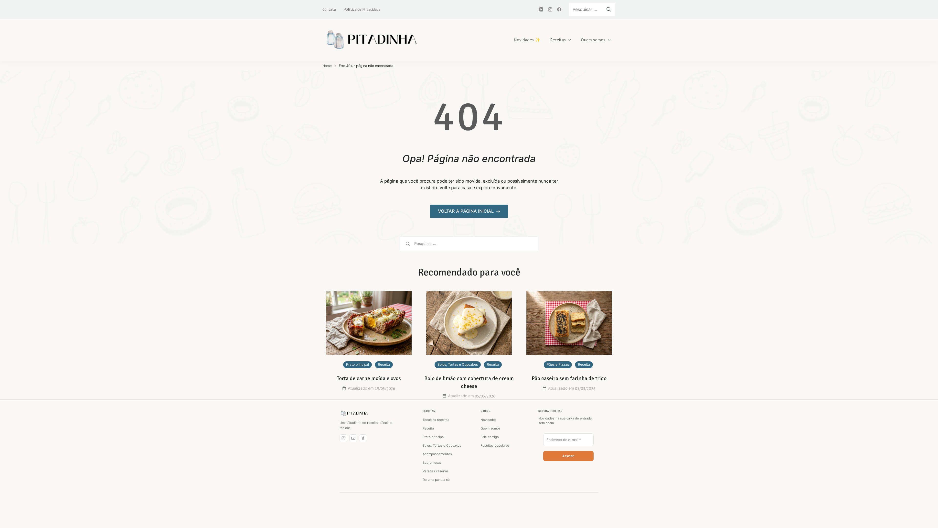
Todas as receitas (436, 420)
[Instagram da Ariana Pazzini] (343, 438)
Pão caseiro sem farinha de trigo (569, 378)
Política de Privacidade (362, 9)
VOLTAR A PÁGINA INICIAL (466, 211)
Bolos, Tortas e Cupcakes (457, 364)
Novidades (488, 420)
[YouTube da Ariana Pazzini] (353, 438)
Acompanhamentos (437, 454)
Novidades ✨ (527, 40)
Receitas (558, 40)
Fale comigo (489, 437)
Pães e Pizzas (558, 364)
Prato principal (357, 364)
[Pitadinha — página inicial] (354, 413)
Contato (329, 9)
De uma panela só (436, 480)
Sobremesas (432, 462)
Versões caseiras (435, 471)
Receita (384, 364)
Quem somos (593, 40)
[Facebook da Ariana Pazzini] (363, 438)
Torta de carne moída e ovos (369, 378)
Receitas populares (495, 445)
